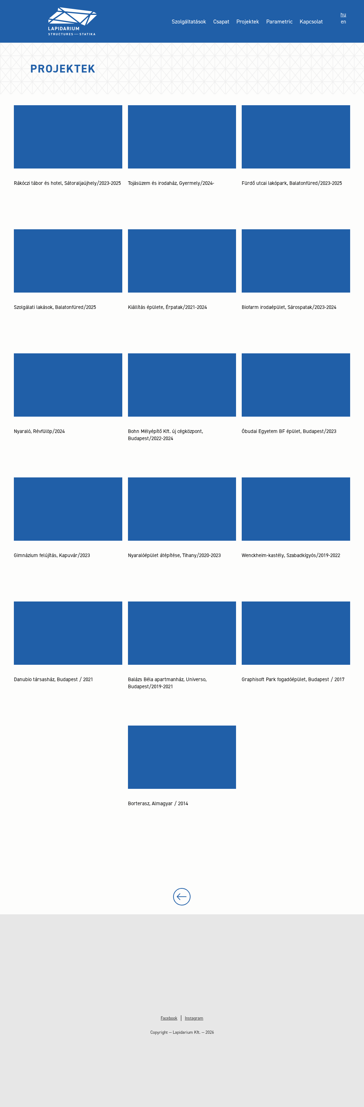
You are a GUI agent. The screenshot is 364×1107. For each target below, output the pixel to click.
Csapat (221, 21)
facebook (169, 1018)
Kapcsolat (311, 21)
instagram (194, 1018)
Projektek (247, 21)
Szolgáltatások (189, 21)
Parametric (279, 21)
